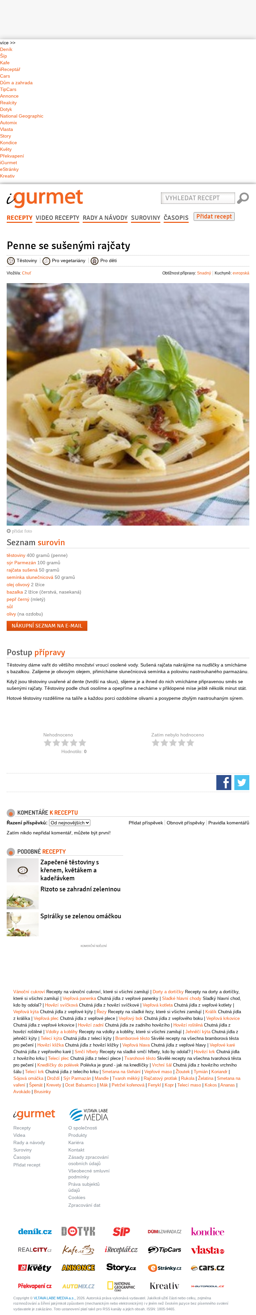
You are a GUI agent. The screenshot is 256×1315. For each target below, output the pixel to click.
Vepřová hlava (136, 1045)
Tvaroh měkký (126, 1078)
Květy (6, 149)
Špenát (36, 1085)
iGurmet (8, 162)
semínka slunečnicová (30, 577)
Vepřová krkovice (223, 1018)
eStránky (9, 169)
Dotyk (6, 109)
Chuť (26, 273)
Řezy (102, 1011)
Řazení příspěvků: (27, 822)
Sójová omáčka (28, 1078)
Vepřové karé (222, 1045)
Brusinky (42, 1091)
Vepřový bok (131, 1018)
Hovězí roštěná (188, 1025)
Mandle (102, 1078)
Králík (211, 1011)
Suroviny (145, 218)
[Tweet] (241, 782)
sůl (10, 606)
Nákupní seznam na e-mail (47, 626)
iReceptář (10, 69)
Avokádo (21, 1091)
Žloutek (183, 1071)
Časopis (176, 218)
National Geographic (21, 116)
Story (5, 136)
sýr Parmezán (21, 562)
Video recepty (57, 218)
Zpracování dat (84, 1205)
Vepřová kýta (26, 1011)
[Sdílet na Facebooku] (223, 782)
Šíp (3, 56)
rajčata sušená (22, 570)
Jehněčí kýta (197, 1031)
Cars (5, 76)
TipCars (8, 89)
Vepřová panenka (79, 998)
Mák (104, 1085)
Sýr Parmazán (77, 1078)
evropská (241, 273)
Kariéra (76, 1142)
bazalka (15, 592)
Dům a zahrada (16, 82)
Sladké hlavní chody (181, 998)
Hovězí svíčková (61, 1005)
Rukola (187, 1078)
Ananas (227, 1085)
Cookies (76, 1197)
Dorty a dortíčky (168, 991)
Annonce (9, 96)
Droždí (53, 1078)
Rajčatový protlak (160, 1078)
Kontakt (76, 1149)
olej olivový (18, 584)
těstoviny (16, 555)
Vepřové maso (158, 1071)
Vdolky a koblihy (62, 1031)
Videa (19, 1135)
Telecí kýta (51, 1038)
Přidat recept (214, 216)
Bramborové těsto (132, 1038)
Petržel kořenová (128, 1085)
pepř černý (18, 599)
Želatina (205, 1078)
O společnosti (82, 1127)
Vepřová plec (46, 1018)
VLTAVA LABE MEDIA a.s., (55, 1298)
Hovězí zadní (91, 1025)
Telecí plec (58, 1058)
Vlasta (6, 129)
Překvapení (12, 156)
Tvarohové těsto (140, 1058)
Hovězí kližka (50, 1045)
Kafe (5, 62)
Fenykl (154, 1085)
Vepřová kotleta (158, 1005)
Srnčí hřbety (86, 1051)
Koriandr (219, 1071)
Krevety (53, 1085)
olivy (11, 614)
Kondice (8, 142)
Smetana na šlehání (121, 1071)
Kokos (211, 1085)
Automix (8, 122)
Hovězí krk (204, 1051)
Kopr (169, 1085)
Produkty (77, 1135)
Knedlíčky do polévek (58, 1065)
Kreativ (7, 176)
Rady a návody (105, 218)
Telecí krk (34, 1071)
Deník (6, 49)
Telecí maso (189, 1085)
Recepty (19, 218)
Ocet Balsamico (80, 1085)
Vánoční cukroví (29, 991)
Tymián (201, 1071)
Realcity (8, 102)
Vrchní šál (162, 1065)
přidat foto (21, 531)
